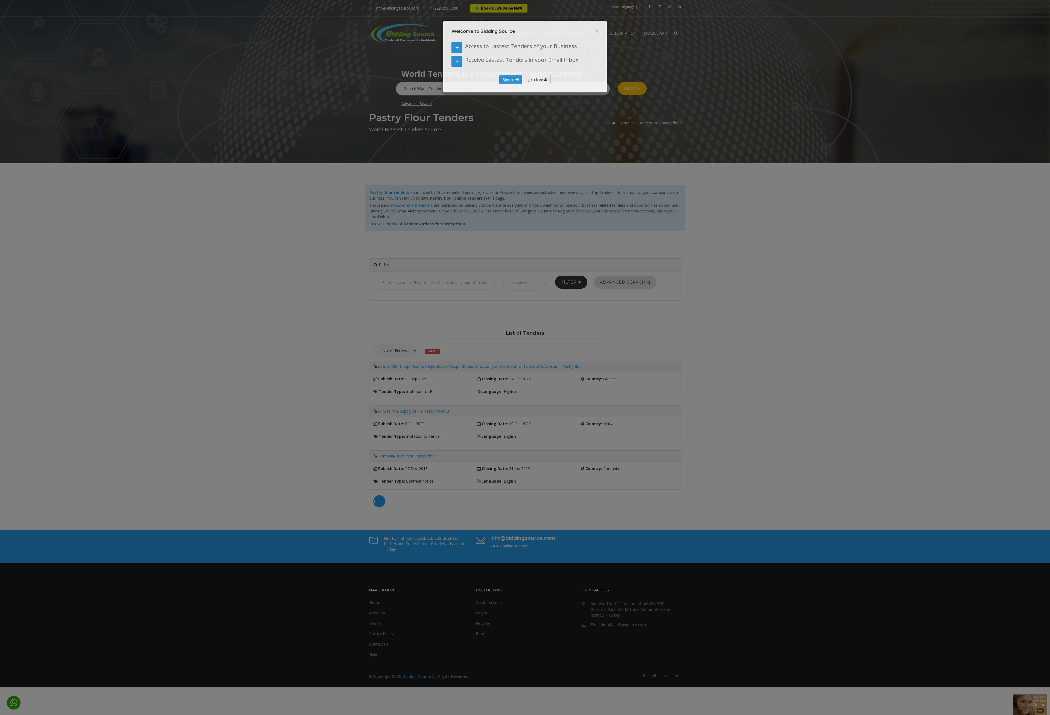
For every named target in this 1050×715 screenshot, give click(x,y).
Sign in (509, 86)
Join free (536, 86)
